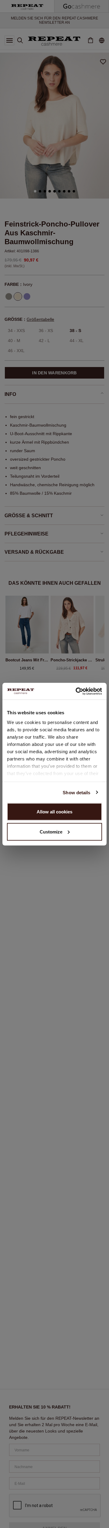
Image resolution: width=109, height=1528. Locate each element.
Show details (76, 792)
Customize (51, 831)
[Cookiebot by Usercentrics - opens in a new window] (77, 691)
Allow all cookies (54, 811)
